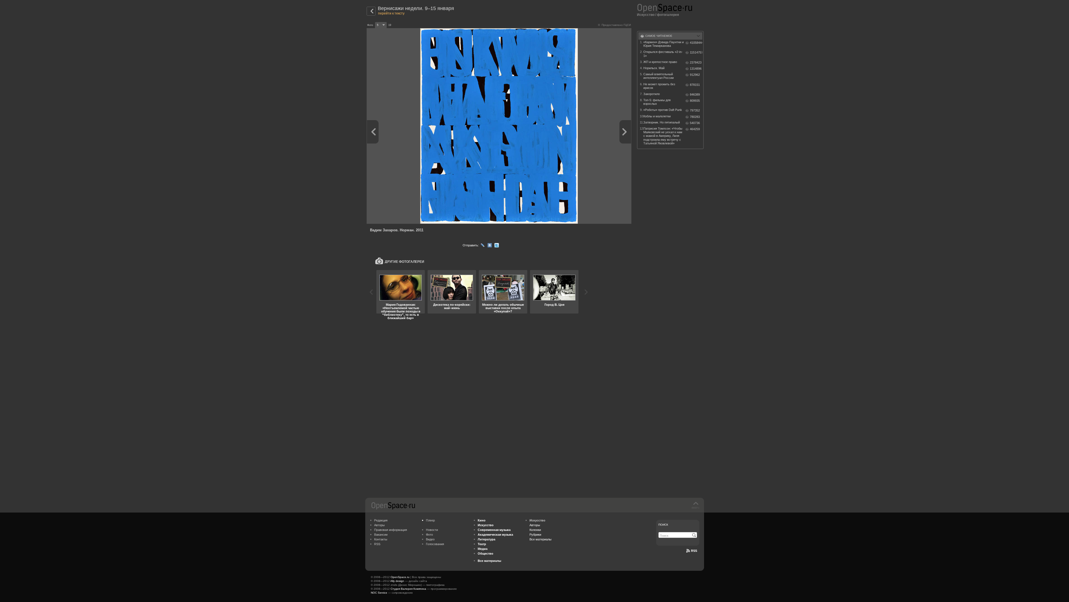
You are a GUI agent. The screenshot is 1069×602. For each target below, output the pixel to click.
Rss (694, 550)
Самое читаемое (658, 35)
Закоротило (651, 94)
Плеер (430, 520)
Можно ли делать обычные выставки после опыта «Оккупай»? (503, 308)
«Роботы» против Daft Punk (662, 109)
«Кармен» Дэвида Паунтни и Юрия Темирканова (663, 43)
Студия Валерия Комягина (408, 588)
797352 (695, 110)
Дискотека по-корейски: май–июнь (451, 306)
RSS (377, 544)
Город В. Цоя (554, 304)
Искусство (645, 15)
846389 (695, 94)
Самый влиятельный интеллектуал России (658, 75)
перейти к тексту (391, 13)
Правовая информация (390, 529)
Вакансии (381, 534)
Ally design (397, 580)
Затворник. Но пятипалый (661, 122)
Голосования (435, 544)
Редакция (381, 520)
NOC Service (379, 592)
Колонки (535, 529)
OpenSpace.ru (400, 577)
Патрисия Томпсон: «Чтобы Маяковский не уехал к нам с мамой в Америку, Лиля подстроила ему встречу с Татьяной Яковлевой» (662, 136)
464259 (695, 129)
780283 (695, 116)
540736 (695, 123)
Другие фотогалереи (404, 262)
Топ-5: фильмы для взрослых (657, 101)
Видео (430, 539)
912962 (695, 74)
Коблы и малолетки (657, 116)
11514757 (696, 52)
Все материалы (540, 539)
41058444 (696, 42)
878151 (695, 84)
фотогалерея (668, 15)
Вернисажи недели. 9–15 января (416, 8)
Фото (429, 534)
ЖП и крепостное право (660, 62)
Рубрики (535, 534)
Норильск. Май (654, 68)
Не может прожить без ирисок (659, 85)
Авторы (379, 525)
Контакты (380, 539)
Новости (432, 529)
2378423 (696, 62)
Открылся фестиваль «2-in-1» (663, 53)
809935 (695, 100)
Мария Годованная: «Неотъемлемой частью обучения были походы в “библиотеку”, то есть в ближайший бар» (400, 311)
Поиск (663, 524)
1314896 (696, 68)
